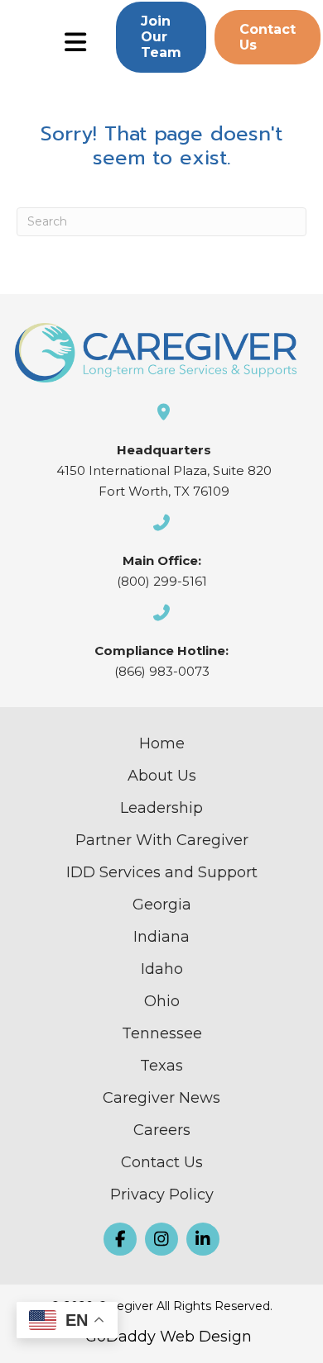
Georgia (162, 904)
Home (162, 743)
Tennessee (162, 1033)
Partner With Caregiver (161, 840)
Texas (161, 1066)
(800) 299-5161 (162, 581)
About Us (162, 776)
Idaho (162, 969)
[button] (161, 37)
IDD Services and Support (162, 872)
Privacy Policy (162, 1194)
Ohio (162, 1001)
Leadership (161, 808)
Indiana (161, 937)
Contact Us (162, 1162)
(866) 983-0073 (162, 671)
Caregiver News (161, 1098)
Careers (161, 1130)
